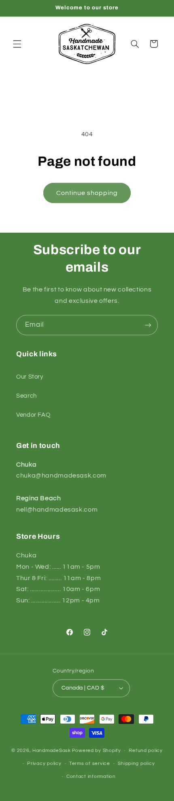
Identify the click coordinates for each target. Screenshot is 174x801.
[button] (17, 43)
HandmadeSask (51, 750)
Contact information (91, 776)
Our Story (29, 377)
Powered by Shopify (96, 750)
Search (26, 396)
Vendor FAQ (33, 415)
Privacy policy (44, 763)
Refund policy (146, 750)
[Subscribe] (148, 325)
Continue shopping (87, 193)
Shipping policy (136, 763)
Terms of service (89, 763)
